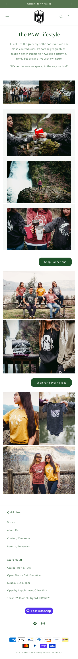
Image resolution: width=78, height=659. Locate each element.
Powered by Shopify (52, 652)
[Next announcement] (71, 4)
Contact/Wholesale (18, 538)
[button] (7, 17)
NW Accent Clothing (33, 652)
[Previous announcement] (7, 4)
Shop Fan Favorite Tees (51, 382)
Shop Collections (55, 262)
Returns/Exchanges (18, 546)
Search (11, 522)
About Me (13, 530)
